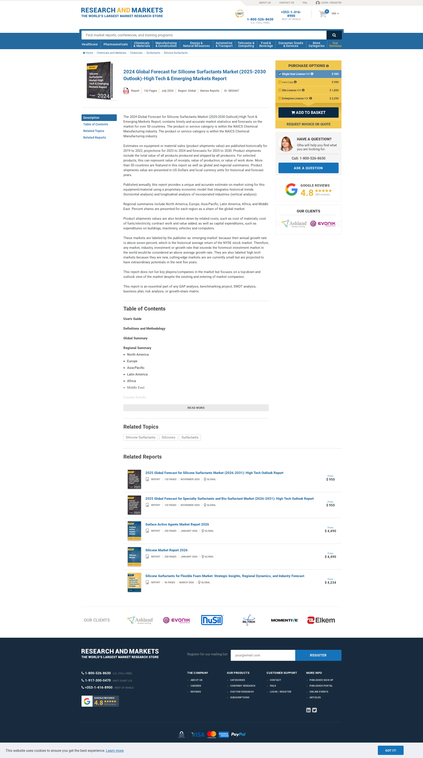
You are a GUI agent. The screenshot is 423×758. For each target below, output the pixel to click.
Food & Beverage (266, 44)
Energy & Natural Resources (196, 44)
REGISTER (318, 655)
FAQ (305, 2)
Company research (242, 685)
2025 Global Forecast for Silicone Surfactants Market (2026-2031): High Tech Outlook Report (214, 473)
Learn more (115, 751)
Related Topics (93, 131)
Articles (315, 697)
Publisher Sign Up (321, 680)
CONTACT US (286, 2)
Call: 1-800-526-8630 (308, 158)
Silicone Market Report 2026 (166, 550)
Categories (237, 680)
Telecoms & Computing (246, 44)
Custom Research (242, 691)
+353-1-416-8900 (291, 14)
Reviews (196, 691)
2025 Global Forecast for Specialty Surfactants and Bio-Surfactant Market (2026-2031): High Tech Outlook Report (229, 499)
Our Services (335, 44)
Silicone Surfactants (141, 437)
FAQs (273, 685)
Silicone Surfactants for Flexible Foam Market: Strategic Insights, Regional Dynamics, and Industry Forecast (224, 576)
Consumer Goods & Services (290, 44)
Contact (275, 680)
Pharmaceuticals (116, 44)
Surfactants (190, 437)
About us (197, 680)
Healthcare (90, 44)
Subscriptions (240, 697)
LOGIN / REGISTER (331, 2)
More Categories (317, 44)
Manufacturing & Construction (166, 44)
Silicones (168, 437)
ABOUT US (265, 2)
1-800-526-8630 (260, 19)
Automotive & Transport (224, 44)
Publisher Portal (321, 685)
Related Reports (94, 137)
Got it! (390, 750)
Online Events (319, 691)
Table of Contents (95, 124)
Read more (196, 407)
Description (91, 117)
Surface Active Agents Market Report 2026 (177, 524)
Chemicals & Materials (142, 44)
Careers (196, 685)
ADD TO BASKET (308, 112)
